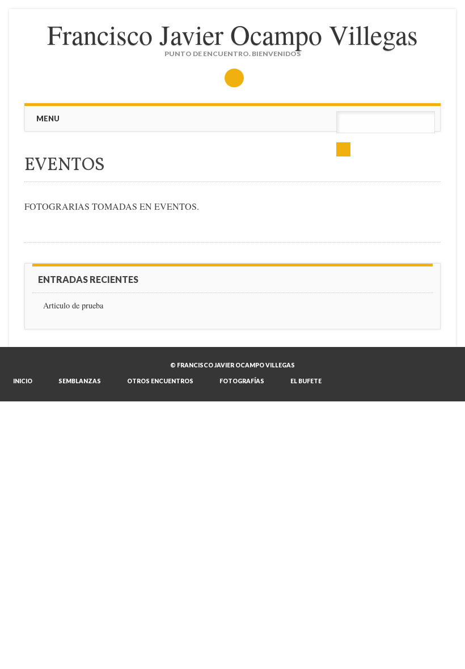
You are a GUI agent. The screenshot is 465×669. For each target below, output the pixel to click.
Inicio (22, 381)
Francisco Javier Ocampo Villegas (232, 34)
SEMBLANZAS (79, 381)
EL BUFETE (306, 381)
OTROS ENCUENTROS (160, 381)
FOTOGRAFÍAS (241, 381)
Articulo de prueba (73, 305)
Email (234, 78)
